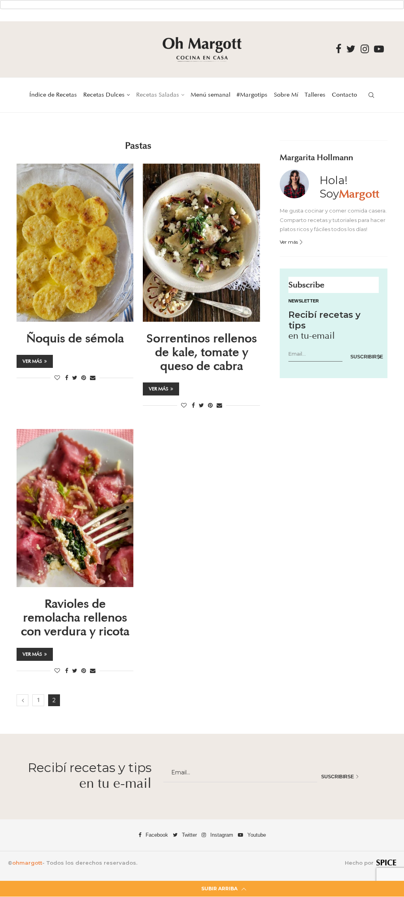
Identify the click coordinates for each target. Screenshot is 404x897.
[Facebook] (338, 49)
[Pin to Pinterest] (83, 377)
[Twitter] (350, 49)
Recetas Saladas (157, 95)
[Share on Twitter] (74, 377)
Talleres (315, 95)
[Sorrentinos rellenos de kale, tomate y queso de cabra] (201, 243)
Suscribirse (364, 357)
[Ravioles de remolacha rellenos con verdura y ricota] (75, 508)
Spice (386, 862)
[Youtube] (379, 49)
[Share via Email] (92, 377)
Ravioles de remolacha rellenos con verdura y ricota (75, 618)
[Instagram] (365, 49)
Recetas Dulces (104, 95)
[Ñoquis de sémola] (75, 243)
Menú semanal (210, 95)
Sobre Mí (286, 95)
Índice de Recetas (53, 95)
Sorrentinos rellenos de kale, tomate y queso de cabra (201, 352)
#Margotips (252, 95)
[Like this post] (57, 377)
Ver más (32, 361)
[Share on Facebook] (66, 377)
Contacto (344, 95)
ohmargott (27, 863)
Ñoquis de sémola (75, 339)
